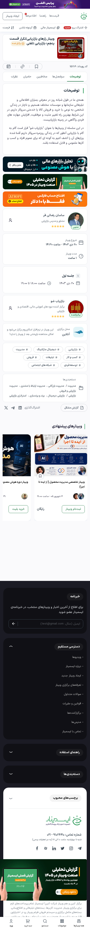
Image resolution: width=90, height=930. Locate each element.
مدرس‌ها (76, 722)
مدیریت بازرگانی (55, 386)
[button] (62, 923)
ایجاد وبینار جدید (71, 676)
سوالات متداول (73, 694)
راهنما (43, 16)
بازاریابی (72, 396)
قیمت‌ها (54, 16)
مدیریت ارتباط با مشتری (33, 386)
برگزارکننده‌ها (74, 713)
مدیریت (71, 386)
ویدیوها (77, 657)
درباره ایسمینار (74, 666)
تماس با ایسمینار (72, 731)
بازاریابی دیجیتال (56, 396)
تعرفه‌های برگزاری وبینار (68, 685)
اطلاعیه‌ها (31, 16)
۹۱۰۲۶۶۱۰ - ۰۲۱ (55, 835)
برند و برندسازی (37, 396)
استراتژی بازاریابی (18, 396)
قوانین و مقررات (72, 703)
